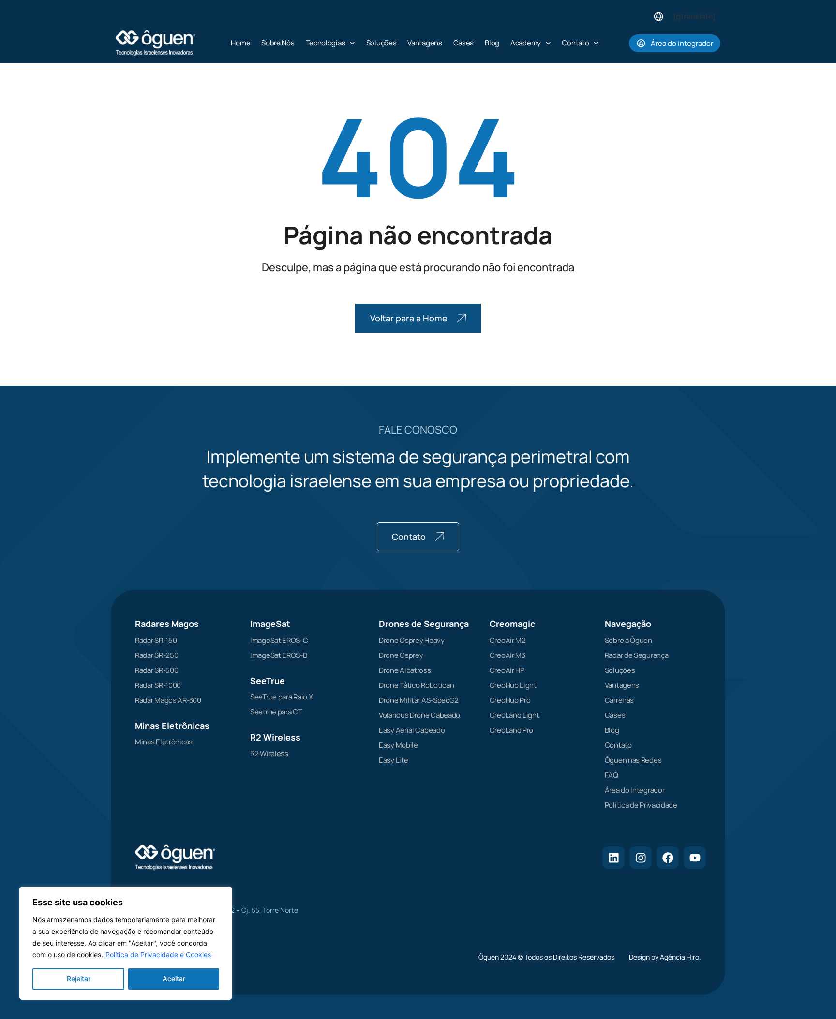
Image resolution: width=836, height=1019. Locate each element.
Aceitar (174, 979)
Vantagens (424, 43)
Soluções (381, 43)
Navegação (628, 623)
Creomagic (512, 623)
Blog (492, 43)
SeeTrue (267, 680)
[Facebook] (668, 857)
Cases (463, 43)
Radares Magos (167, 623)
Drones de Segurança (424, 623)
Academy (525, 43)
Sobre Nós (277, 43)
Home (240, 43)
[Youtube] (695, 857)
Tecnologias (325, 43)
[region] (125, 943)
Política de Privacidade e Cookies (158, 954)
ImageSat (270, 623)
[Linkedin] (613, 857)
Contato (575, 43)
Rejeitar (78, 979)
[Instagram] (640, 857)
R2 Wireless (275, 737)
